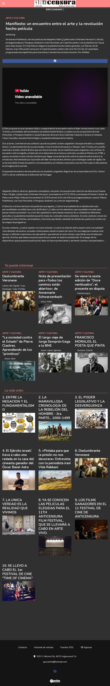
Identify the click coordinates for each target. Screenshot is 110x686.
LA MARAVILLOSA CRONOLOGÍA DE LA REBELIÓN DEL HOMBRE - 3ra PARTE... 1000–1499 (54, 407)
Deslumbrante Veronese (13, 278)
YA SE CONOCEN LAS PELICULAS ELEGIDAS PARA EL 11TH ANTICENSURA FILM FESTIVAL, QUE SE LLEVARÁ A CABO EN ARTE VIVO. (54, 516)
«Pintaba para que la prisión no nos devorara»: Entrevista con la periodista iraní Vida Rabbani (55, 458)
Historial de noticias (43, 647)
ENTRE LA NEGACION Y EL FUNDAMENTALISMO (18, 403)
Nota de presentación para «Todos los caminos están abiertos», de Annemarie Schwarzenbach (55, 286)
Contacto (22, 647)
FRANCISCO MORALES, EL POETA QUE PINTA (90, 341)
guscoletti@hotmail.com (55, 661)
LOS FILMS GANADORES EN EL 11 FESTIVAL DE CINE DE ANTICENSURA (91, 508)
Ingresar (87, 647)
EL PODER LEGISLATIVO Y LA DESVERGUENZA (90, 401)
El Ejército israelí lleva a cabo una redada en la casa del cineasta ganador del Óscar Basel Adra (18, 458)
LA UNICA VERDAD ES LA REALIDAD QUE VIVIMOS (15, 506)
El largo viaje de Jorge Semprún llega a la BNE (54, 341)
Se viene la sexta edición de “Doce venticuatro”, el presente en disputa (90, 282)
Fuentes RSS (66, 647)
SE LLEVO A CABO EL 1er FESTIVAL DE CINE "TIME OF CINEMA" (17, 571)
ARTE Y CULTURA (15, 17)
